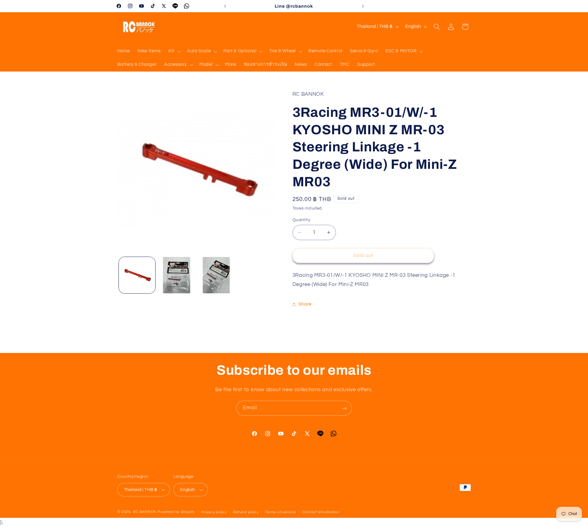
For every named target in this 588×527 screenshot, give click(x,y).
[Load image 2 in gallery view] (176, 275)
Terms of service (280, 512)
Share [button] (305, 304)
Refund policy (246, 512)
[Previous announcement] (225, 6)
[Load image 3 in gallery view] (216, 275)
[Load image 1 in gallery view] (137, 275)
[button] (173, 51)
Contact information (321, 512)
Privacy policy (214, 512)
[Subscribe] (344, 408)
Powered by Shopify (176, 512)
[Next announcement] (363, 6)
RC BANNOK (144, 512)
